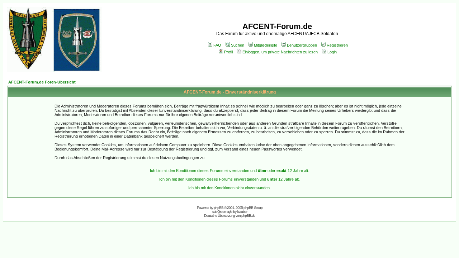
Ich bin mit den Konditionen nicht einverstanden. (229, 188)
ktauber (242, 212)
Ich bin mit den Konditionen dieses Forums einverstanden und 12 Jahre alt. (229, 179)
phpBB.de (248, 216)
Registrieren (337, 45)
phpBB (218, 208)
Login (332, 52)
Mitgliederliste (265, 45)
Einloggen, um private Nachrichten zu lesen (280, 52)
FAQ (217, 45)
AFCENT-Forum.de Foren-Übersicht (42, 82)
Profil (228, 52)
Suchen (237, 45)
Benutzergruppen (302, 45)
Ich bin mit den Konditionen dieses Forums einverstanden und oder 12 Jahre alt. (229, 170)
